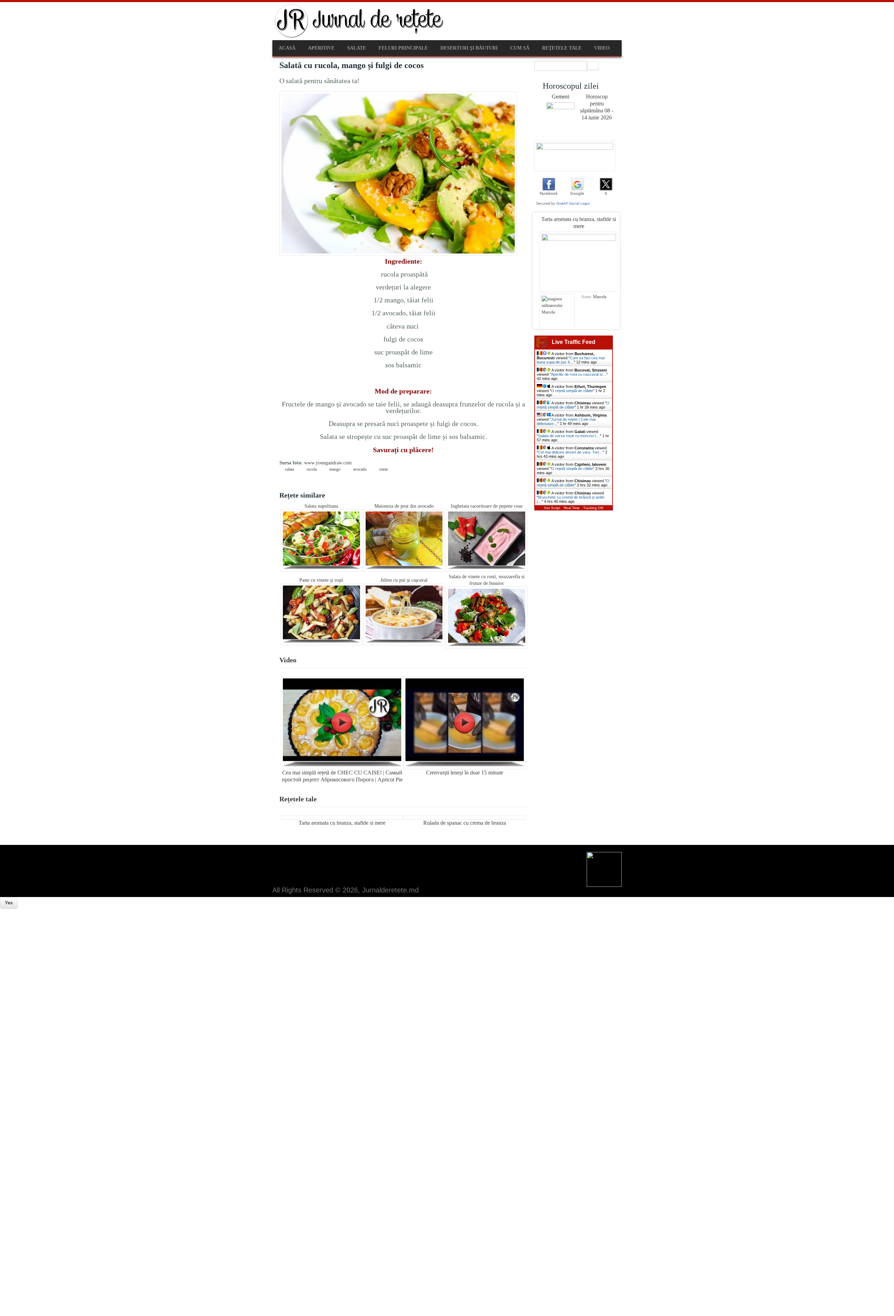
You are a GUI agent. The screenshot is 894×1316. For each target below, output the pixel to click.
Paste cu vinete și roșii (321, 580)
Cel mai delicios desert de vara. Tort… (570, 452)
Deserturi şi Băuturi (469, 48)
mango (334, 469)
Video (602, 48)
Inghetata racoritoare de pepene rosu (486, 506)
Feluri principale (403, 48)
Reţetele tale (561, 48)
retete (383, 469)
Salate (356, 48)
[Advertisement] (209, 958)
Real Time (572, 508)
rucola (312, 469)
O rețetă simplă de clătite (572, 391)
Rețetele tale (298, 799)
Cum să (519, 48)
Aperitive (321, 48)
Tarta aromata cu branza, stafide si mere (342, 823)
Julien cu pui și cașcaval (403, 580)
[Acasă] (359, 36)
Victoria (599, 296)
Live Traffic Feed (573, 342)
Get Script (552, 508)
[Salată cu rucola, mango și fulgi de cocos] (398, 254)
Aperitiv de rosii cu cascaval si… (578, 374)
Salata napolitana (321, 506)
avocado (360, 469)
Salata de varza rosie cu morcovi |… (569, 436)
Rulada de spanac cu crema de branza (464, 823)
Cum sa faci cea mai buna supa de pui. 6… (570, 360)
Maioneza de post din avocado (404, 506)
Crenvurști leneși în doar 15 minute (464, 772)
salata (289, 469)
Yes (9, 902)
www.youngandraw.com (328, 462)
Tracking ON (593, 508)
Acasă (287, 48)
